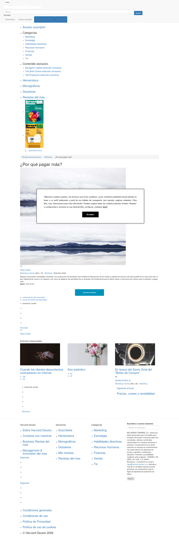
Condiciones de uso (35, 515)
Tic (26, 58)
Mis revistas (66, 452)
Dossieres (29, 91)
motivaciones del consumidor (34, 297)
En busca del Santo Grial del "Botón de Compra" (133, 371)
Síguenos (24, 457)
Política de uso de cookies (39, 527)
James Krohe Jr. (123, 380)
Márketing (30, 36)
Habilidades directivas (36, 43)
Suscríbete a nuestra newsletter (140, 423)
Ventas (28, 54)
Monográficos (31, 86)
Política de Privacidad (36, 521)
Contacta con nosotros (37, 435)
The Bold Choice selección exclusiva (43, 71)
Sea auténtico (76, 369)
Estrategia (30, 40)
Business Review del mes (36, 443)
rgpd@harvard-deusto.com (137, 464)
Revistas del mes (34, 97)
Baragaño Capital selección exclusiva (43, 67)
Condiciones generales (37, 510)
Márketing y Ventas (27, 273)
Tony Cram (25, 269)
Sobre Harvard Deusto (37, 430)
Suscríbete (65, 430)
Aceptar (90, 214)
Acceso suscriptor (25, 19)
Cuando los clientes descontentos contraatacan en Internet (41, 371)
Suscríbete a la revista (44, 19)
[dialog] (90, 206)
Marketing (100, 430)
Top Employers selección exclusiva (42, 74)
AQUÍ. (105, 206)
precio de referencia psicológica (35, 299)
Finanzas (29, 51)
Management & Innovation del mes (35, 451)
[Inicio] (73, 7)
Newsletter (61, 19)
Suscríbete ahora (35, 150)
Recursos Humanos (34, 47)
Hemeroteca (10, 19)
